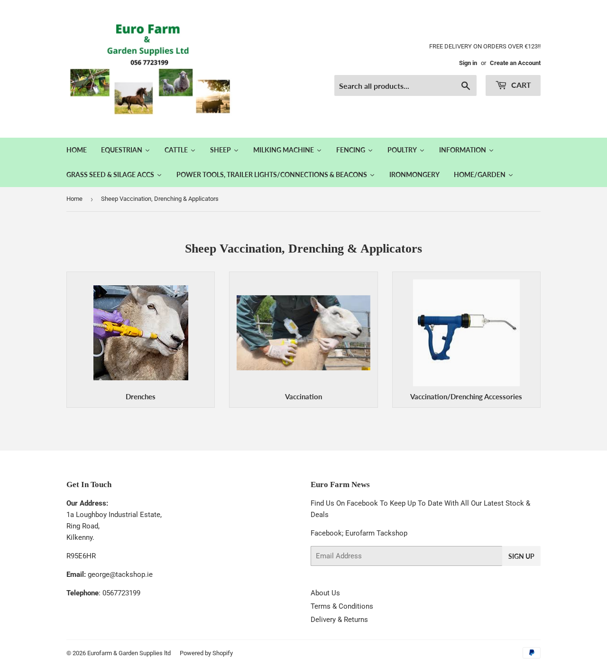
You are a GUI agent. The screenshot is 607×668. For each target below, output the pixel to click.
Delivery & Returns (339, 619)
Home (74, 198)
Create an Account (515, 62)
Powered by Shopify (206, 653)
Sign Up (521, 556)
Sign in (468, 62)
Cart (520, 84)
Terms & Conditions (342, 606)
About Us (325, 593)
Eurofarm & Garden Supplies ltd (129, 653)
